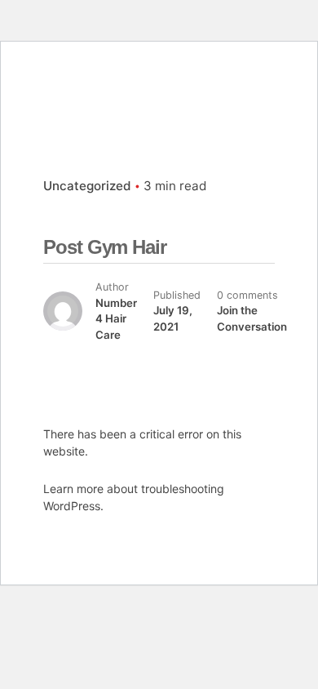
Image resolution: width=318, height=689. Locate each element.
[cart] (279, 96)
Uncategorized (87, 185)
